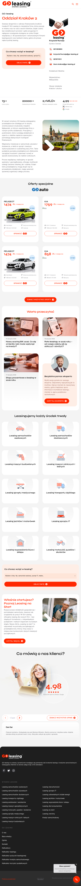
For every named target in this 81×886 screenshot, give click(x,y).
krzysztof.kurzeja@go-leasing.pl (65, 54)
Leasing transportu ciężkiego (13, 798)
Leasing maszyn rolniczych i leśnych (15, 818)
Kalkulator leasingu (9, 852)
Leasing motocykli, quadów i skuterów (16, 810)
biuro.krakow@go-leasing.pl (64, 64)
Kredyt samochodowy (50, 818)
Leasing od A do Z (12, 320)
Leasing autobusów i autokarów (14, 802)
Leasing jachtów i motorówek (53, 798)
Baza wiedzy (6, 836)
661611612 (57, 59)
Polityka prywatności (8, 879)
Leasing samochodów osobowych (14, 787)
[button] (19, 717)
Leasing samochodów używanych (14, 791)
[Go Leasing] (17, 4)
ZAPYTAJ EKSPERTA (55, 401)
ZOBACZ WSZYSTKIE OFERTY (39, 300)
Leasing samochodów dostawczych (15, 794)
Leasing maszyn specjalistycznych (15, 806)
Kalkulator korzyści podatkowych (14, 863)
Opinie (4, 840)
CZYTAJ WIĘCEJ (13, 641)
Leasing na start (48, 810)
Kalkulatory (6, 848)
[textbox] (24, 56)
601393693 (57, 49)
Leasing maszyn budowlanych (13, 821)
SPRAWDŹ (18, 234)
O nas (4, 833)
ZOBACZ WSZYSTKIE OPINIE (61, 718)
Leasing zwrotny (48, 814)
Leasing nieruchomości (51, 787)
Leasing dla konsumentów (52, 806)
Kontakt (5, 844)
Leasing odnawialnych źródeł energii (56, 794)
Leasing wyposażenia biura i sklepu (55, 802)
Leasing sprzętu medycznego (13, 814)
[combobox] (23, 55)
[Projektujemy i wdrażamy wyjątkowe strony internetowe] (40, 879)
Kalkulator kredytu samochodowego (15, 859)
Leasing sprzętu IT (49, 791)
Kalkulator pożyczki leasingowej (14, 856)
